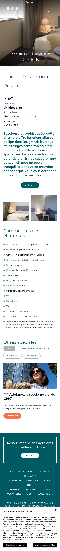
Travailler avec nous (20, 471)
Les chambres (28, 77)
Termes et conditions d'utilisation (30, 489)
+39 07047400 (34, 506)
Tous (9, 348)
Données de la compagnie (22, 480)
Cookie (30, 485)
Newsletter (46, 471)
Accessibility (45, 494)
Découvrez (12, 355)
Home (13, 77)
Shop (31, 2)
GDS (29, 494)
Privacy (49, 480)
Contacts (30, 476)
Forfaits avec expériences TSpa (35, 348)
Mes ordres (14, 494)
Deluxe (45, 77)
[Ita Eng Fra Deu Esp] (47, 11)
